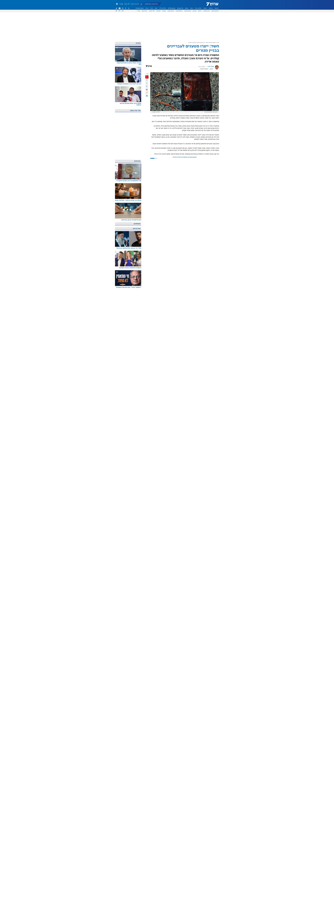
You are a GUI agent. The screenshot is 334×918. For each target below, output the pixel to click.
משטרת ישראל (204, 69)
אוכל (151, 8)
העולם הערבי (179, 11)
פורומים (158, 11)
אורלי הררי (211, 66)
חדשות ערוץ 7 (211, 4)
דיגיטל (199, 11)
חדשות (216, 8)
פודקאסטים (180, 8)
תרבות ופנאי (170, 11)
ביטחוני (205, 8)
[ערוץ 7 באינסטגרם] (122, 8)
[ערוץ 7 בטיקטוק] (116, 8)
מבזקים (211, 8)
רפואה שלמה (187, 11)
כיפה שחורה (206, 11)
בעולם (186, 8)
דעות (156, 8)
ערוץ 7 (217, 42)
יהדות (147, 8)
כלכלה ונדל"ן (162, 8)
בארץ (191, 8)
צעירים (194, 11)
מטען (211, 69)
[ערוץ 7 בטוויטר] (128, 8)
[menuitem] (216, 8)
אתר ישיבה (152, 11)
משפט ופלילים (171, 8)
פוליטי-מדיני (198, 8)
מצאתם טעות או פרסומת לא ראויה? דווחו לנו (185, 157)
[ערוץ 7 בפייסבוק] (125, 8)
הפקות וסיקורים (140, 8)
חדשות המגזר (215, 11)
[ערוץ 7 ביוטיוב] (119, 8)
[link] (128, 63)
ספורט (164, 11)
